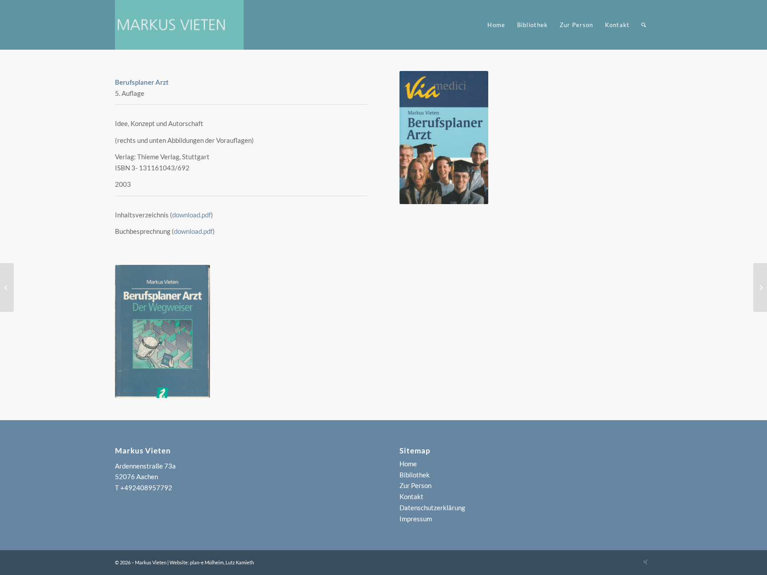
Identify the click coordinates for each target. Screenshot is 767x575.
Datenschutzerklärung (432, 508)
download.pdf (191, 215)
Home (408, 464)
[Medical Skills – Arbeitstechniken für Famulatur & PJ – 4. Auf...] (7, 287)
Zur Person (415, 485)
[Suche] (644, 25)
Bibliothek (414, 475)
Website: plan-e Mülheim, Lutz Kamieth (212, 562)
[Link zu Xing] (645, 561)
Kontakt (411, 496)
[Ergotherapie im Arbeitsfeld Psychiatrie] (760, 287)
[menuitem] (496, 25)
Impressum (415, 519)
